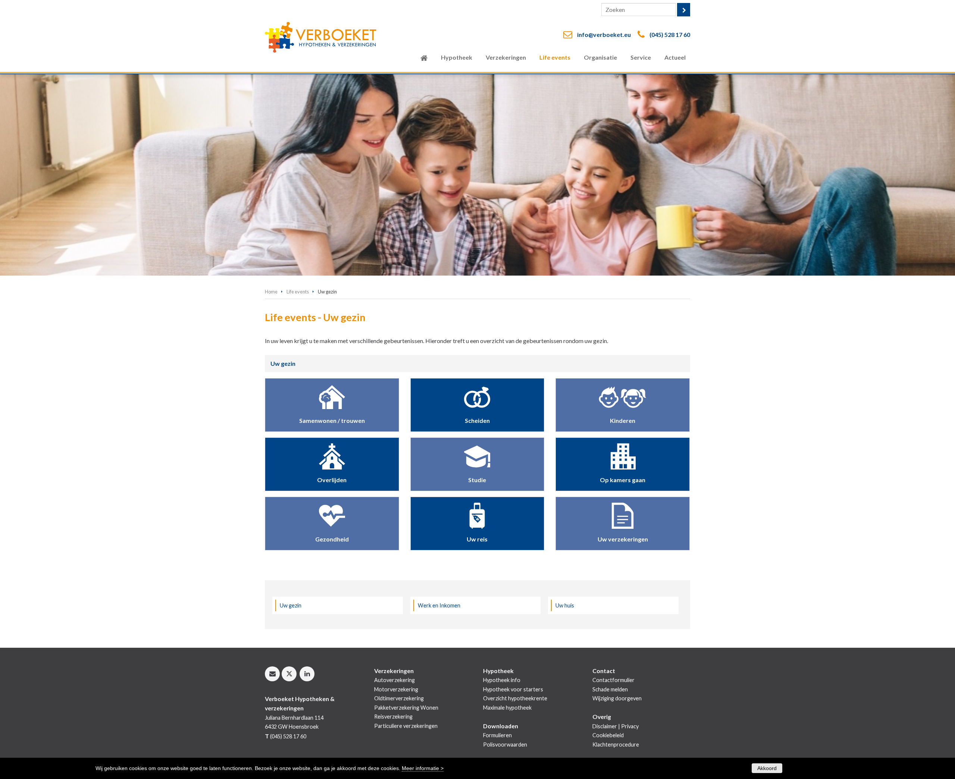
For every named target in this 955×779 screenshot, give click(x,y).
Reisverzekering (393, 716)
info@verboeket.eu (604, 34)
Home (271, 292)
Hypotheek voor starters (513, 689)
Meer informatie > (423, 768)
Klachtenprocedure (615, 744)
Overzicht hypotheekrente (515, 698)
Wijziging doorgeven (617, 698)
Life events (297, 292)
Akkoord (767, 768)
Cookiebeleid (608, 735)
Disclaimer (604, 726)
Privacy (630, 726)
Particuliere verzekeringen (406, 726)
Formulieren (497, 735)
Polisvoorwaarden (505, 744)
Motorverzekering (396, 689)
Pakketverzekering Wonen (406, 707)
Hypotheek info (501, 680)
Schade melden (610, 689)
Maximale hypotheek (507, 707)
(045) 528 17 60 (669, 34)
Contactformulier (613, 680)
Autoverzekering (394, 680)
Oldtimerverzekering (399, 698)
